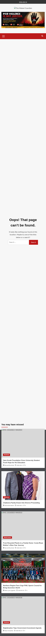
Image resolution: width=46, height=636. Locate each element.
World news (7, 537)
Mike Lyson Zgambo (10, 590)
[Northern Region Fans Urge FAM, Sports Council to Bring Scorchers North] (23, 568)
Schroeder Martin (9, 505)
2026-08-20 (21, 590)
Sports (6, 580)
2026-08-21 (20, 505)
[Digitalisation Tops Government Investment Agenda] (23, 610)
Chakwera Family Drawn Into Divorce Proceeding (21, 503)
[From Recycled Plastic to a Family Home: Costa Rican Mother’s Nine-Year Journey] (23, 525)
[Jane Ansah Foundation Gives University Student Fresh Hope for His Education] (23, 443)
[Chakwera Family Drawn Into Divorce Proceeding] (23, 485)
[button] (3, 36)
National (6, 454)
